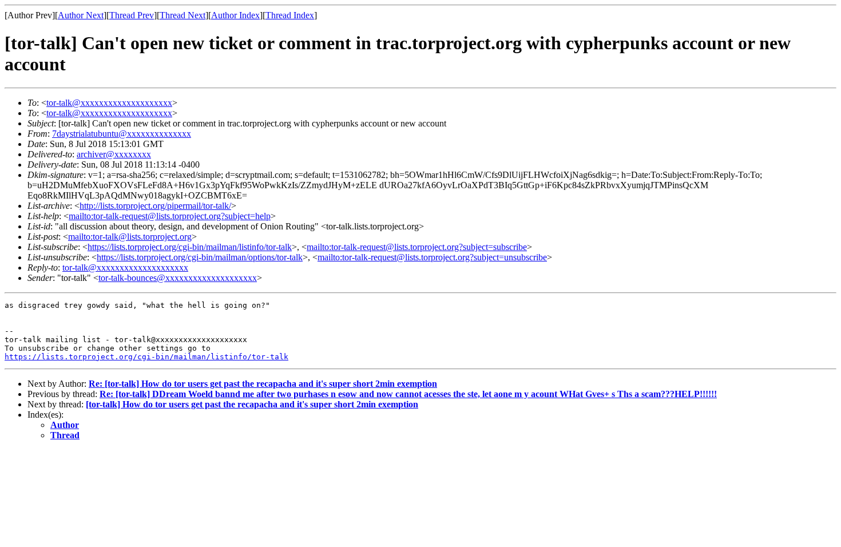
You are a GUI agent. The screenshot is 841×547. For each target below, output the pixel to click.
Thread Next (182, 15)
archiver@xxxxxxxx (114, 154)
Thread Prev (131, 15)
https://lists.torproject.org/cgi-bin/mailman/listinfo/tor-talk (190, 247)
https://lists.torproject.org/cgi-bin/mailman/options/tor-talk (200, 257)
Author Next (81, 15)
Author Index (235, 15)
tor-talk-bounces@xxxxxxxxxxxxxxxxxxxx (177, 278)
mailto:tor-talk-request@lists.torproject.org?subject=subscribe (417, 247)
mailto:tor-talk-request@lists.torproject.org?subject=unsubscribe (432, 257)
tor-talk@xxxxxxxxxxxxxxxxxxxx (109, 103)
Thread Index (289, 15)
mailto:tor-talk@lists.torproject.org (130, 236)
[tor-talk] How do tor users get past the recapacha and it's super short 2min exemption (252, 404)
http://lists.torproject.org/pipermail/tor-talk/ (155, 206)
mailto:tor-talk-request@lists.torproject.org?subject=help (170, 216)
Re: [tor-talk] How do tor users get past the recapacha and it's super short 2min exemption (263, 384)
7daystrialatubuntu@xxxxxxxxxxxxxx (121, 133)
